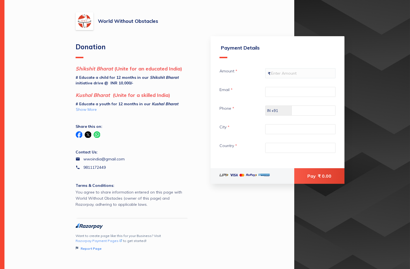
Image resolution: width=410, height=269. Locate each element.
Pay (319, 176)
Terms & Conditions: (95, 185)
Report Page (91, 248)
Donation (91, 47)
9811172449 (94, 167)
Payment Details (240, 48)
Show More (86, 109)
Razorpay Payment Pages (97, 241)
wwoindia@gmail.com (104, 159)
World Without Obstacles (128, 21)
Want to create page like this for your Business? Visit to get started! (118, 242)
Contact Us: (87, 152)
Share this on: (89, 126)
